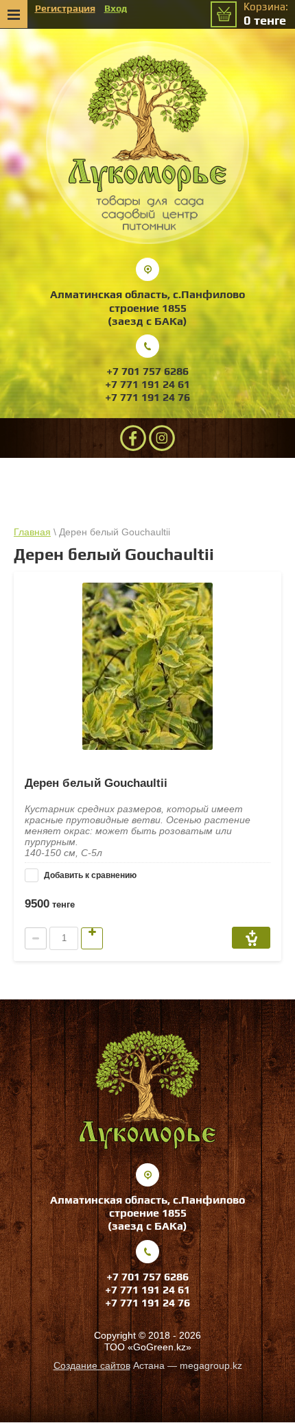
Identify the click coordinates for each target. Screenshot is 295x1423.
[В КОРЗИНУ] (251, 938)
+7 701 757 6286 (147, 371)
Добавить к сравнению (89, 875)
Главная (32, 531)
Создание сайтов (92, 1365)
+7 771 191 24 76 (147, 397)
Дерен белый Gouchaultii (96, 783)
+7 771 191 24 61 (147, 384)
